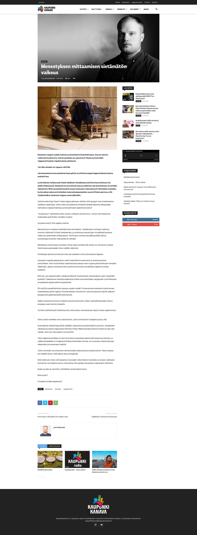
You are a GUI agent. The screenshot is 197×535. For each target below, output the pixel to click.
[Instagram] (95, 525)
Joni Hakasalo (50, 78)
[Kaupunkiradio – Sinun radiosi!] (77, 459)
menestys (58, 389)
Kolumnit (44, 61)
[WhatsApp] (55, 403)
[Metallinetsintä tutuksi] (50, 459)
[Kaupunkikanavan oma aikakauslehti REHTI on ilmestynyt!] (128, 97)
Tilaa (156, 224)
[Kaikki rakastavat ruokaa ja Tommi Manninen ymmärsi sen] (104, 459)
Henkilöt (40, 467)
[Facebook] (40, 403)
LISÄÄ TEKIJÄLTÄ (54, 446)
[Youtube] (101, 525)
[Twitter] (45, 403)
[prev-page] (39, 476)
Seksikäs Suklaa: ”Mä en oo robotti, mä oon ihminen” (139, 202)
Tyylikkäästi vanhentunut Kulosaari (104, 417)
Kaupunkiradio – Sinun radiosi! (75, 470)
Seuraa (155, 219)
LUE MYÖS (42, 446)
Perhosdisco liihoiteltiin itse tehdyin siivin (53, 417)
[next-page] (42, 476)
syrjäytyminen (68, 389)
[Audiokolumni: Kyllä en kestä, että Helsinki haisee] (128, 124)
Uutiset (138, 101)
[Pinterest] (50, 403)
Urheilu (138, 141)
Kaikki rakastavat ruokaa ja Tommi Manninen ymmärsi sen (140, 188)
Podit (67, 467)
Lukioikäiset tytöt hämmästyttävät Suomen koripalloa (139, 195)
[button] (156, 9)
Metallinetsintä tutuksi (45, 470)
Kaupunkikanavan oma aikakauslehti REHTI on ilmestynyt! (145, 96)
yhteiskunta (48, 389)
